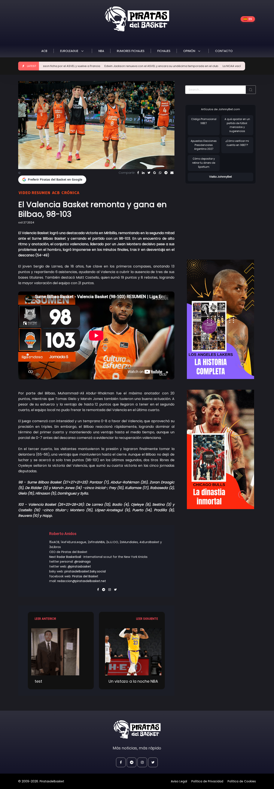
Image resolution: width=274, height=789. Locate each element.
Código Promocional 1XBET (203, 121)
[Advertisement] (221, 217)
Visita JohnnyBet (220, 176)
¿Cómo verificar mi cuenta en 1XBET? (237, 143)
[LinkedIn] (143, 173)
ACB (44, 51)
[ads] (220, 319)
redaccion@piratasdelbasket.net (81, 581)
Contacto (224, 51)
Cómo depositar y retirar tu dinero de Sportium (203, 162)
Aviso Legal (179, 781)
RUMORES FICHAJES (130, 51)
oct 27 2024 (26, 222)
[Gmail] (154, 173)
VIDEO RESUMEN (34, 192)
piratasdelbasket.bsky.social (85, 571)
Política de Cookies (242, 781)
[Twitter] (148, 173)
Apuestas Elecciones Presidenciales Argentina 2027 (204, 145)
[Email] (171, 173)
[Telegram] (165, 173)
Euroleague (69, 51)
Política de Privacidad (207, 781)
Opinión (189, 51)
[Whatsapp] (160, 173)
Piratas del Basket (85, 576)
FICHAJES (163, 51)
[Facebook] (138, 173)
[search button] (251, 90)
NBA (101, 51)
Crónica (70, 192)
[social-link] (121, 762)
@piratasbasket (79, 566)
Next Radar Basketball (65, 557)
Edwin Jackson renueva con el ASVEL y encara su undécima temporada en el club (134, 66)
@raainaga (82, 561)
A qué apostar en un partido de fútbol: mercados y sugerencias (237, 125)
